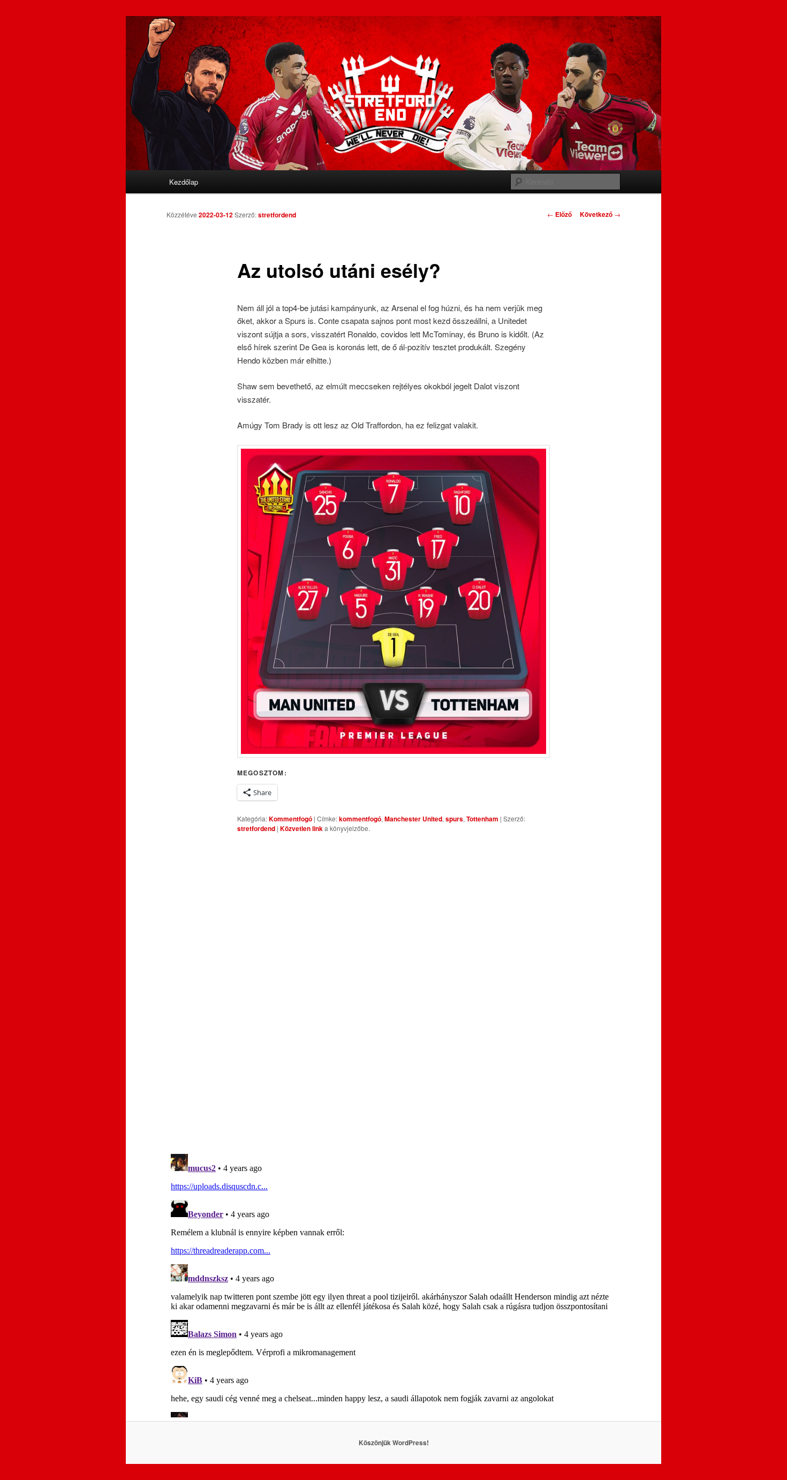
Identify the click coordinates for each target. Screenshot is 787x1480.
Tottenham (482, 819)
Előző (559, 214)
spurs (454, 819)
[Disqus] (393, 993)
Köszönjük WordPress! (394, 1442)
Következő (600, 214)
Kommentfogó (290, 819)
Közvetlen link (302, 828)
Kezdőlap (183, 182)
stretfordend (277, 215)
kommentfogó (360, 819)
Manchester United (413, 819)
